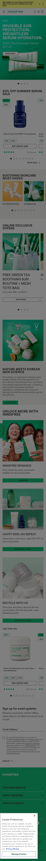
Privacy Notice (12, 849)
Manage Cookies (19, 854)
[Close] (34, 816)
